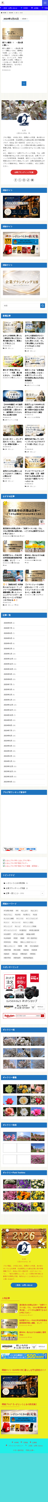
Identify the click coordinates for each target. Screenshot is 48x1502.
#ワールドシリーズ (10, 930)
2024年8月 (9, 725)
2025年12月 (10, 659)
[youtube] (32, 180)
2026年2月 (9, 649)
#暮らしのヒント (9, 946)
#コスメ (6, 922)
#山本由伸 (7, 938)
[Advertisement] (24, 1477)
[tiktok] (28, 180)
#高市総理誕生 (28, 958)
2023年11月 (10, 771)
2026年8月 (9, 623)
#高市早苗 (7, 958)
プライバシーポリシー (15, 1445)
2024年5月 (9, 741)
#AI (17, 911)
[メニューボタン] (45, 3)
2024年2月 (9, 756)
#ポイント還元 (28, 922)
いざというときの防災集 (17, 883)
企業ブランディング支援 (24, 172)
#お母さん (26, 914)
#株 (26, 946)
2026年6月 (9, 633)
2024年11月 (10, 710)
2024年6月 (9, 736)
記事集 (34, 1442)
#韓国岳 (32, 954)
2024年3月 (9, 751)
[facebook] (15, 180)
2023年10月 (10, 777)
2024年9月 (9, 720)
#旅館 (22, 938)
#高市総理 (17, 958)
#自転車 (34, 950)
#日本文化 (7, 942)
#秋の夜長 (17, 950)
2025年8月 (9, 679)
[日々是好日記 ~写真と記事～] (2, 3)
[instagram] (24, 180)
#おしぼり (24, 911)
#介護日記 (23, 930)
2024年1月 (9, 761)
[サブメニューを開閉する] (42, 893)
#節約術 (26, 950)
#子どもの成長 (18, 934)
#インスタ (20, 918)
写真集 (25, 1442)
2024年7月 (9, 730)
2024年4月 (9, 746)
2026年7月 (9, 628)
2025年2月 (9, 695)
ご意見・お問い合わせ (24, 1285)
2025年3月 (9, 689)
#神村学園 (7, 950)
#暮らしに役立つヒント (28, 942)
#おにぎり (34, 911)
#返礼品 (14, 954)
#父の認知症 (34, 946)
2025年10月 (10, 669)
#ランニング (8, 926)
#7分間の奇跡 (8, 911)
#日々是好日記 (32, 938)
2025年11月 (10, 664)
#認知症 (6, 954)
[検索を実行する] (42, 305)
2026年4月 (9, 643)
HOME (16, 1442)
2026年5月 (9, 638)
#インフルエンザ (32, 918)
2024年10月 (10, 715)
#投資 (15, 938)
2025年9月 (9, 674)
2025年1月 (9, 700)
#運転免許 (23, 954)
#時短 (15, 942)
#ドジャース (16, 922)
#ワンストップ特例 (29, 926)
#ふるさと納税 (9, 918)
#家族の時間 (30, 934)
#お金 (35, 914)
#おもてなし (8, 914)
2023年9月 (9, 782)
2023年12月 (10, 766)
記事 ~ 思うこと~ (15, 893)
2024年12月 (10, 705)
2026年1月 (9, 654)
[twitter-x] (19, 180)
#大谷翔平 (7, 934)
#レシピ (17, 926)
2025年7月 (9, 684)
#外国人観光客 (34, 930)
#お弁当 (17, 914)
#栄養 (20, 946)
